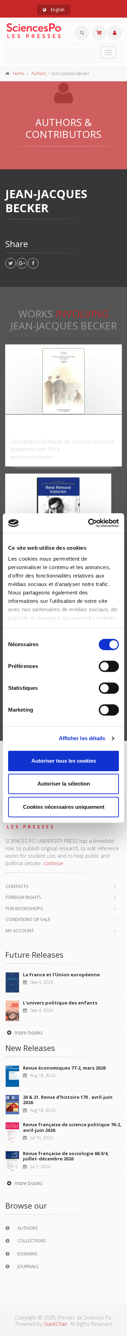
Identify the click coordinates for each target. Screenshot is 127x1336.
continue (53, 863)
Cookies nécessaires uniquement (63, 807)
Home (18, 73)
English (57, 10)
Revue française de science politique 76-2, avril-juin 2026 (72, 1127)
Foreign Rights (23, 897)
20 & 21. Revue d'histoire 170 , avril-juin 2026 (68, 1100)
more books (28, 1032)
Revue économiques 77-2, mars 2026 (64, 1068)
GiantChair (55, 1324)
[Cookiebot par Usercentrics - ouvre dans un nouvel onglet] (89, 523)
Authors (38, 73)
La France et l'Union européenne (61, 974)
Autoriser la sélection (63, 784)
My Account (20, 930)
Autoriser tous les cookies (63, 761)
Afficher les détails (82, 738)
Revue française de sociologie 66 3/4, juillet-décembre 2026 (66, 1156)
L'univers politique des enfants (60, 1003)
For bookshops (24, 908)
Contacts (17, 886)
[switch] (109, 666)
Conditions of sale (28, 919)
